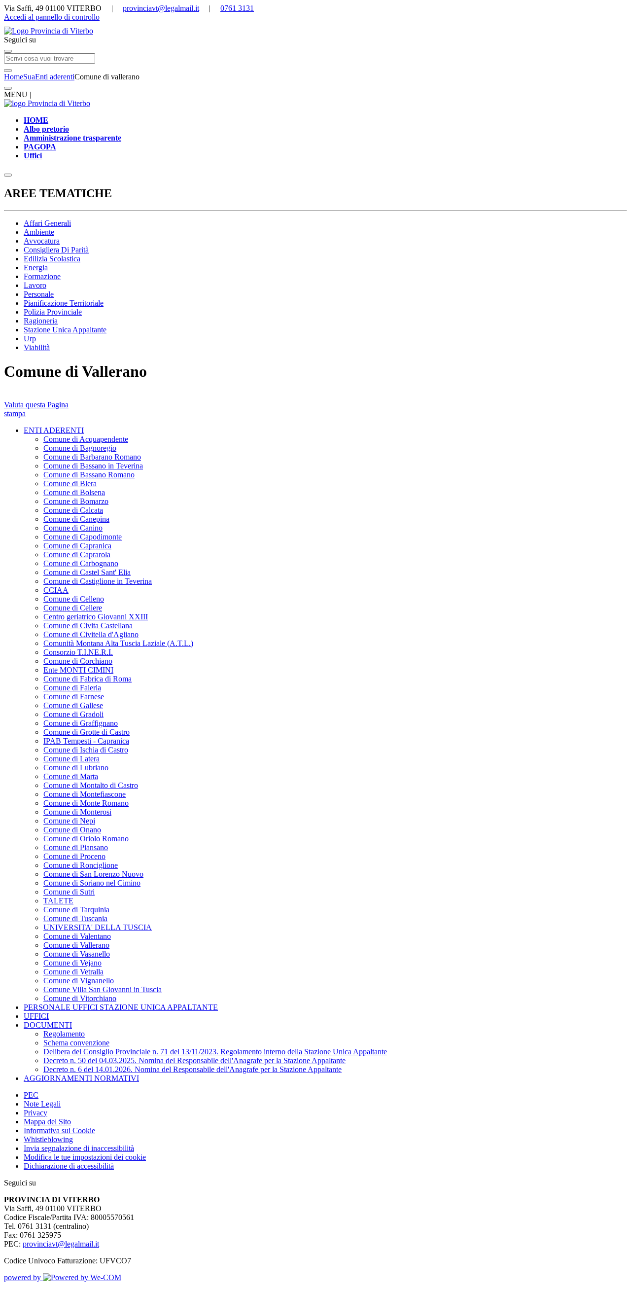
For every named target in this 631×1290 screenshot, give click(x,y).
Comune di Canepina (76, 519)
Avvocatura (42, 241)
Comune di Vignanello (78, 980)
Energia (36, 267)
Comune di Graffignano (80, 723)
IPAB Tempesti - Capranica (86, 741)
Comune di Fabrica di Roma (87, 679)
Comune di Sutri (69, 892)
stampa (15, 413)
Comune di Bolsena (74, 492)
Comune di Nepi (69, 821)
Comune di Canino (73, 528)
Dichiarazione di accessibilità (69, 1166)
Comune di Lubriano (75, 767)
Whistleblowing (48, 1139)
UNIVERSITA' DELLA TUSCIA (97, 927)
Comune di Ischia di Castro (85, 750)
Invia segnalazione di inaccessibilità (79, 1148)
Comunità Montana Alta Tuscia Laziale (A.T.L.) (118, 643)
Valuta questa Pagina (36, 404)
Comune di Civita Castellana (88, 625)
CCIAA (56, 590)
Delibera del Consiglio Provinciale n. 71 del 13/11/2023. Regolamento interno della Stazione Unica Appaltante (215, 1051)
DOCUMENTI (48, 1025)
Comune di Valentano (77, 936)
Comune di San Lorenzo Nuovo (93, 874)
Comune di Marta (70, 776)
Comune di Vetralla (73, 972)
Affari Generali (47, 223)
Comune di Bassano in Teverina (93, 466)
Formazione (42, 276)
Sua (29, 76)
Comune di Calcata (73, 510)
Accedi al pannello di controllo (52, 17)
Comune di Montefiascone (84, 794)
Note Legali (42, 1104)
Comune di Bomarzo (75, 501)
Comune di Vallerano (76, 945)
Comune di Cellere (72, 608)
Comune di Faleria (72, 687)
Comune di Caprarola (76, 554)
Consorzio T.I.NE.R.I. (78, 652)
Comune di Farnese (73, 696)
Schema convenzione (76, 1043)
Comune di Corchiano (77, 661)
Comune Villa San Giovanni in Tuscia (102, 989)
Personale (39, 294)
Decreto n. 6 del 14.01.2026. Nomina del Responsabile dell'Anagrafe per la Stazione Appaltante (192, 1069)
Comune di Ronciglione (80, 865)
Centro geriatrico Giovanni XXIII (95, 616)
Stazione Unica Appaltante (65, 329)
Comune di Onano (72, 829)
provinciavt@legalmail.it (161, 8)
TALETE (58, 900)
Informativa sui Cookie (59, 1130)
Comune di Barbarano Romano (92, 457)
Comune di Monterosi (77, 812)
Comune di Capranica (77, 545)
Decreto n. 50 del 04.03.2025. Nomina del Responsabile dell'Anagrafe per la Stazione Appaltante (194, 1060)
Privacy (35, 1113)
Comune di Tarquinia (76, 909)
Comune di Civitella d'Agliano (91, 634)
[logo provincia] (315, 31)
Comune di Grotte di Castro (86, 732)
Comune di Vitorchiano (79, 998)
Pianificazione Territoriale (64, 303)
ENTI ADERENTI (54, 430)
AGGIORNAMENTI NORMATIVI (81, 1078)
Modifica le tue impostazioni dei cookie (85, 1157)
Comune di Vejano (72, 963)
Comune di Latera (71, 758)
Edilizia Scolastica (52, 258)
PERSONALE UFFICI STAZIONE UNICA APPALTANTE (121, 1007)
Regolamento (64, 1034)
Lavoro (35, 285)
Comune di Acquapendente (85, 439)
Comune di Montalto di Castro (90, 785)
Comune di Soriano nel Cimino (91, 883)
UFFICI (36, 1016)
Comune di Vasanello (76, 954)
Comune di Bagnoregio (79, 448)
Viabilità (37, 347)
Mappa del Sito (47, 1121)
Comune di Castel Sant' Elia (87, 572)
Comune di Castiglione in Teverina (97, 581)
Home (13, 76)
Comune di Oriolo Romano (86, 838)
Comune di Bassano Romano (89, 474)
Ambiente (39, 232)
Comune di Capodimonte (82, 537)
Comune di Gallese (73, 705)
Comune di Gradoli (73, 714)
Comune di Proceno (74, 856)
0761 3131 (237, 8)
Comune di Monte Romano (86, 803)
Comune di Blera (70, 483)
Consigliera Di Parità (56, 250)
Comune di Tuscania (75, 918)
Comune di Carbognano (80, 563)
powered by (23, 1277)
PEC (31, 1095)
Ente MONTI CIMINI (78, 670)
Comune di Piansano (75, 847)
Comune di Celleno (73, 599)
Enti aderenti (54, 76)
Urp (30, 338)
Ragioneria (41, 321)
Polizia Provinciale (53, 312)
